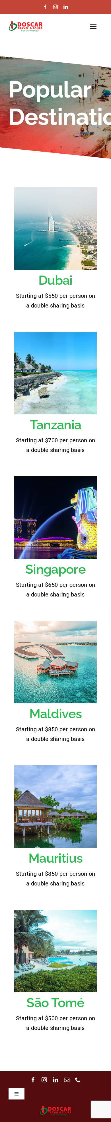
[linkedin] (65, 7)
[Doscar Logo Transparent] (26, 23)
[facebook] (45, 7)
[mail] (66, 1079)
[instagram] (55, 7)
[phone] (78, 1079)
